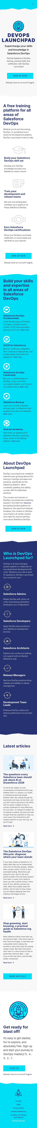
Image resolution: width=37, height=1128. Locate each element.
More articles (17, 976)
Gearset (27, 503)
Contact (18, 1101)
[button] (33, 4)
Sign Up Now (20, 76)
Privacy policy (18, 1108)
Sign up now (18, 529)
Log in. (32, 83)
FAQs (19, 1104)
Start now (24, 330)
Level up (14, 1068)
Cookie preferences (18, 1111)
